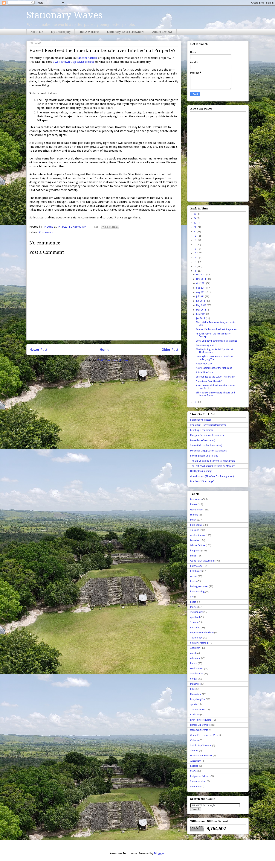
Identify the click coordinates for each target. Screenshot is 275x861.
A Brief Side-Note (204, 372)
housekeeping (197, 591)
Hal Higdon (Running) (201, 471)
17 (195, 244)
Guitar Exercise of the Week (204, 735)
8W (192, 596)
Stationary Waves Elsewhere (125, 31)
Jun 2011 (201, 301)
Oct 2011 (201, 283)
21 (195, 227)
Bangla (193, 678)
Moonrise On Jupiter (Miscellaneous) (208, 450)
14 (195, 257)
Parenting (195, 627)
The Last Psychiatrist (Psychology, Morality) (212, 466)
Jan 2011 (201, 318)
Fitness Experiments (200, 725)
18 (195, 240)
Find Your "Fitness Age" (202, 481)
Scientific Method (199, 643)
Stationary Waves (64, 15)
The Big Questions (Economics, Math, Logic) (212, 461)
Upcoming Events (199, 730)
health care (196, 571)
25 (195, 214)
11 (195, 271)
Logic (193, 602)
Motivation (195, 694)
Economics (46, 232)
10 (195, 402)
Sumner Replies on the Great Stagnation (216, 329)
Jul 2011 (200, 296)
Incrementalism (198, 781)
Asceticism (195, 761)
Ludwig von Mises (199, 586)
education (195, 658)
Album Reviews (162, 31)
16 (195, 249)
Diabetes (194, 540)
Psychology (196, 566)
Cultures (194, 740)
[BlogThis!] (106, 227)
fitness (193, 504)
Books (193, 581)
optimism (195, 648)
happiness (195, 550)
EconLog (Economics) (201, 430)
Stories (194, 771)
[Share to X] (110, 227)
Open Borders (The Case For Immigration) (212, 476)
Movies (194, 607)
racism (193, 576)
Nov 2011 (201, 279)
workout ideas (197, 535)
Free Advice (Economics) (202, 440)
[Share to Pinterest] (117, 227)
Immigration (196, 673)
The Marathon (197, 709)
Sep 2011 (201, 288)
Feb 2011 (201, 314)
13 (195, 262)
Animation (195, 786)
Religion (194, 766)
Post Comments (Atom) (112, 360)
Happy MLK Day (204, 363)
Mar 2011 (201, 309)
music (193, 519)
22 (195, 222)
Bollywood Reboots (200, 776)
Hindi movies (197, 668)
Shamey (194, 750)
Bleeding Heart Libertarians (204, 455)
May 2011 (201, 305)
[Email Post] (95, 226)
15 (195, 253)
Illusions (194, 530)
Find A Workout (89, 31)
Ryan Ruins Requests (200, 720)
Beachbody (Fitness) (200, 420)
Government (196, 509)
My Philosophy (61, 31)
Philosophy (196, 525)
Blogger (159, 853)
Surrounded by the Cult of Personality (215, 376)
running (194, 514)
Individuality (196, 612)
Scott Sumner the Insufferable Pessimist (216, 341)
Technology (196, 637)
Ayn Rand (195, 617)
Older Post (170, 350)
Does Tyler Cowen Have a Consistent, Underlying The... (215, 357)
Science (194, 622)
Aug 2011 (201, 292)
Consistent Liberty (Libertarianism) (208, 425)
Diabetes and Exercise (201, 755)
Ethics (193, 555)
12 (195, 266)
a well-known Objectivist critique (73, 61)
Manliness (195, 684)
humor (193, 663)
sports (193, 704)
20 (195, 231)
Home (104, 350)
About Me (36, 31)
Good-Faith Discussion (202, 560)
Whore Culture (197, 545)
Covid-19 (195, 714)
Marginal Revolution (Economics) (207, 435)
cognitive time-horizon (202, 632)
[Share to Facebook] (113, 227)
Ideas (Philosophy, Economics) (206, 445)
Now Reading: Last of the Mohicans (214, 368)
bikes (192, 689)
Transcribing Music (206, 345)
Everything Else (197, 699)
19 (195, 236)
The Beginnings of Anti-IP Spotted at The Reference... (214, 350)
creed (193, 653)
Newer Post (38, 350)
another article (87, 58)
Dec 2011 (201, 274)
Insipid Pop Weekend (201, 745)
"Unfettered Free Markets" (209, 381)
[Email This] (103, 227)
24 (195, 218)
